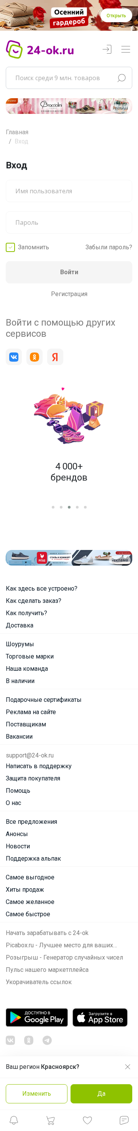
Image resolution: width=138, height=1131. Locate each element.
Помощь (18, 790)
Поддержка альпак (33, 858)
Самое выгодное (30, 877)
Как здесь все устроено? (41, 588)
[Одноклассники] (34, 357)
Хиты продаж (25, 889)
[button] (13, 1122)
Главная (17, 132)
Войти (69, 272)
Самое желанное (30, 901)
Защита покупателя (33, 778)
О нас (13, 803)
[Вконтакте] (14, 357)
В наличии (20, 681)
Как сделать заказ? (33, 600)
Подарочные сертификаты (44, 699)
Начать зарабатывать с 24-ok (47, 933)
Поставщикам (26, 724)
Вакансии (19, 736)
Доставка (19, 625)
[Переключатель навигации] (125, 49)
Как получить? (26, 613)
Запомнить (33, 247)
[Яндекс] (55, 357)
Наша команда (27, 668)
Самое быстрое (28, 914)
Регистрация (69, 294)
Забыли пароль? (108, 247)
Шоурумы (20, 644)
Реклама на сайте (31, 712)
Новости (18, 846)
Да (101, 1093)
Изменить (36, 1093)
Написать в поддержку (39, 766)
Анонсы (17, 834)
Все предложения (31, 821)
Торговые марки (30, 656)
